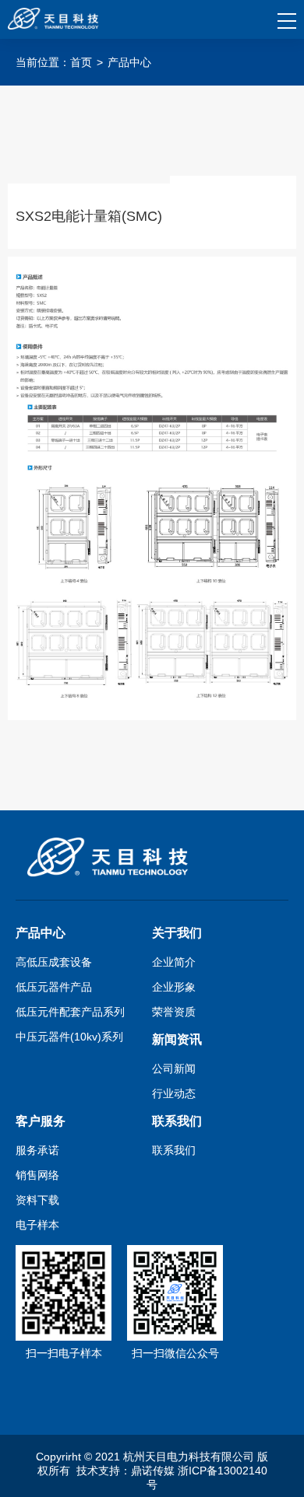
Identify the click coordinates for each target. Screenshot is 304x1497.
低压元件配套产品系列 (70, 1012)
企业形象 (174, 987)
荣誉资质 (174, 1012)
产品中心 (129, 62)
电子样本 (37, 1225)
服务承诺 (37, 1150)
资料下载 (37, 1200)
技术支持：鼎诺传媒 (125, 1470)
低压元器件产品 (54, 987)
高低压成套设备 (54, 962)
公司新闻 (174, 1068)
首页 (81, 62)
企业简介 (174, 962)
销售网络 (37, 1175)
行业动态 (174, 1093)
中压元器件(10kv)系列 (69, 1036)
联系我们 (174, 1150)
